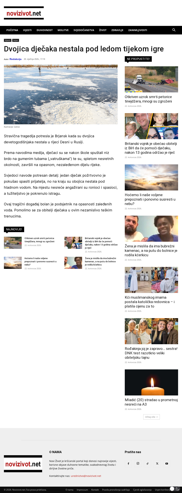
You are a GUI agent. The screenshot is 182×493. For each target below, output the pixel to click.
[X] (157, 463)
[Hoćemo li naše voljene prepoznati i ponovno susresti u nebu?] (13, 263)
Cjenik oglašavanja (142, 489)
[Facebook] (128, 463)
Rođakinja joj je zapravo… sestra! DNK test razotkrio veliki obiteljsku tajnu (151, 353)
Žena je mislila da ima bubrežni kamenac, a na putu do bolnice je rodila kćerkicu (100, 261)
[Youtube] (166, 463)
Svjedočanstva (84, 30)
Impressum (82, 489)
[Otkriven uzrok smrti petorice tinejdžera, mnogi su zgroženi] (13, 243)
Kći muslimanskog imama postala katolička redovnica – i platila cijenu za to (150, 301)
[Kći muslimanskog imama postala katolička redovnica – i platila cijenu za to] (151, 280)
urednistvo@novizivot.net (86, 476)
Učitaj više (150, 416)
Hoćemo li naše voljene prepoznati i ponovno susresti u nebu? (41, 261)
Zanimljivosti (137, 30)
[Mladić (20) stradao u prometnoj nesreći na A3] (151, 382)
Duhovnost (45, 30)
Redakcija (16, 59)
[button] (174, 30)
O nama (69, 489)
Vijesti (27, 30)
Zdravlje (117, 30)
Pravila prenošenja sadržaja (116, 489)
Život (102, 30)
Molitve (63, 30)
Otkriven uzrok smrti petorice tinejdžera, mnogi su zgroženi (148, 99)
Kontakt (95, 489)
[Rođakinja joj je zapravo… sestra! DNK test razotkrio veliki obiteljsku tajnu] (151, 331)
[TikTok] (147, 463)
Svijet (15, 40)
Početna (12, 30)
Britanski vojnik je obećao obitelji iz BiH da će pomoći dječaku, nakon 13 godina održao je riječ (151, 148)
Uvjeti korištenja (163, 489)
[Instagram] (137, 463)
